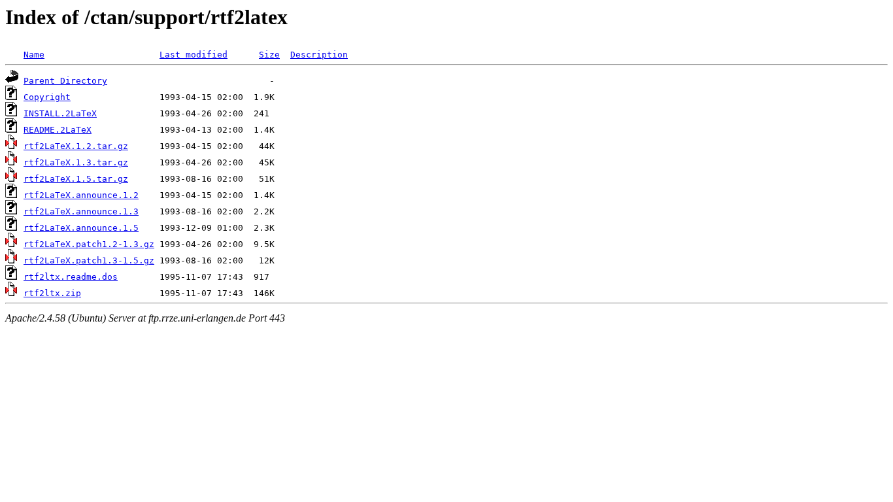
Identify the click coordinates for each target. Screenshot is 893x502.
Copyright (47, 97)
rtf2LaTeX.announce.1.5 (81, 228)
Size (269, 54)
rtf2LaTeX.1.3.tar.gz (76, 162)
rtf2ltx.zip (52, 293)
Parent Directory (65, 81)
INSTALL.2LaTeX (60, 113)
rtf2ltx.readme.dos (71, 277)
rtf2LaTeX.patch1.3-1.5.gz (89, 260)
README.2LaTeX (58, 130)
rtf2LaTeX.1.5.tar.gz (76, 179)
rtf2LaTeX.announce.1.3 (81, 211)
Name (34, 54)
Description (319, 54)
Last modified (193, 54)
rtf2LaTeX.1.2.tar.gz (76, 146)
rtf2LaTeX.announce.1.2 (81, 195)
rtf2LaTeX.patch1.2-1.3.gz (89, 244)
